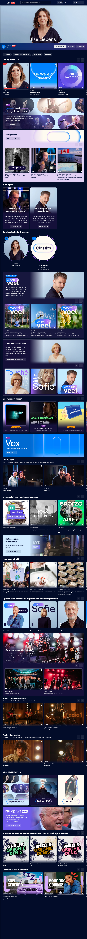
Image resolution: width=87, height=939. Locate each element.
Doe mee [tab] (48, 54)
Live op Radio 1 (9, 59)
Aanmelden (79, 2)
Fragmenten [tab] (37, 54)
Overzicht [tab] (7, 54)
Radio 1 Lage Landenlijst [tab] (21, 54)
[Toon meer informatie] (27, 64)
